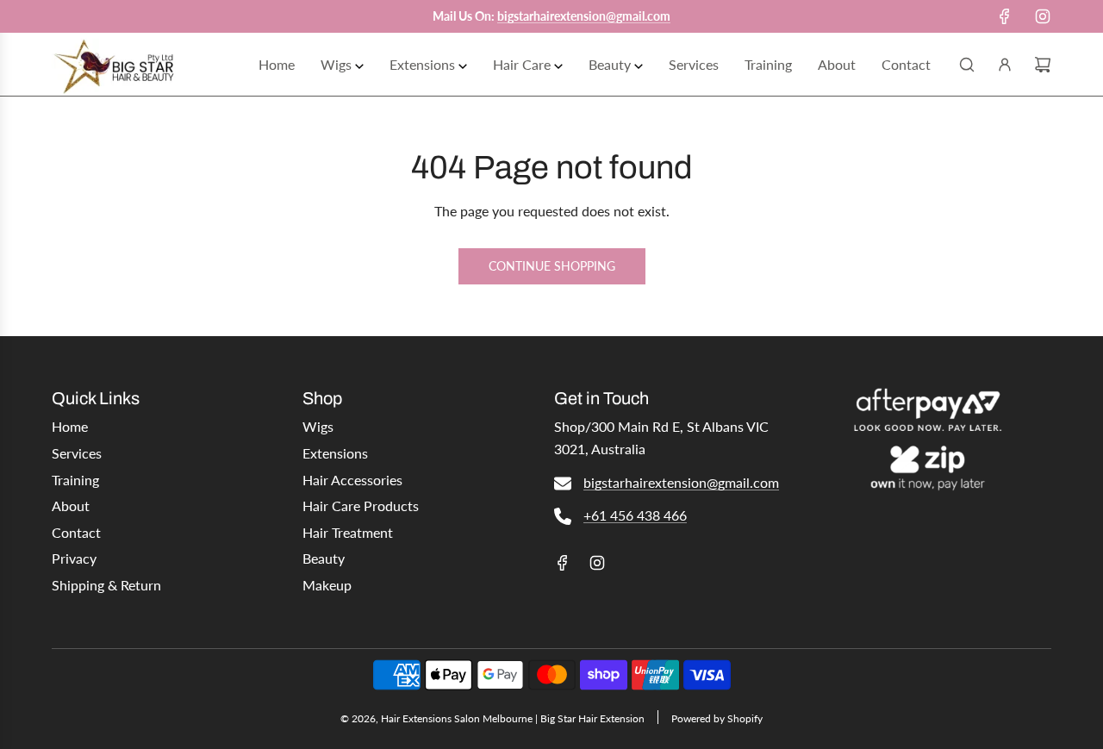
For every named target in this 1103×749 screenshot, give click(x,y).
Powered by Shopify (717, 718)
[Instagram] (1043, 16)
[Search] (967, 65)
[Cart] (1043, 65)
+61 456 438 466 (635, 515)
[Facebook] (1005, 16)
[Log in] (1005, 65)
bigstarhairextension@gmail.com (681, 482)
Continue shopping (552, 266)
